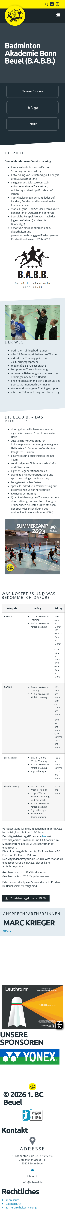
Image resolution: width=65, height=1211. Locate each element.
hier (44, 836)
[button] (46, 4)
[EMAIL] (32, 1170)
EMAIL (32, 1176)
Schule (32, 124)
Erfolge (32, 107)
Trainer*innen (32, 91)
